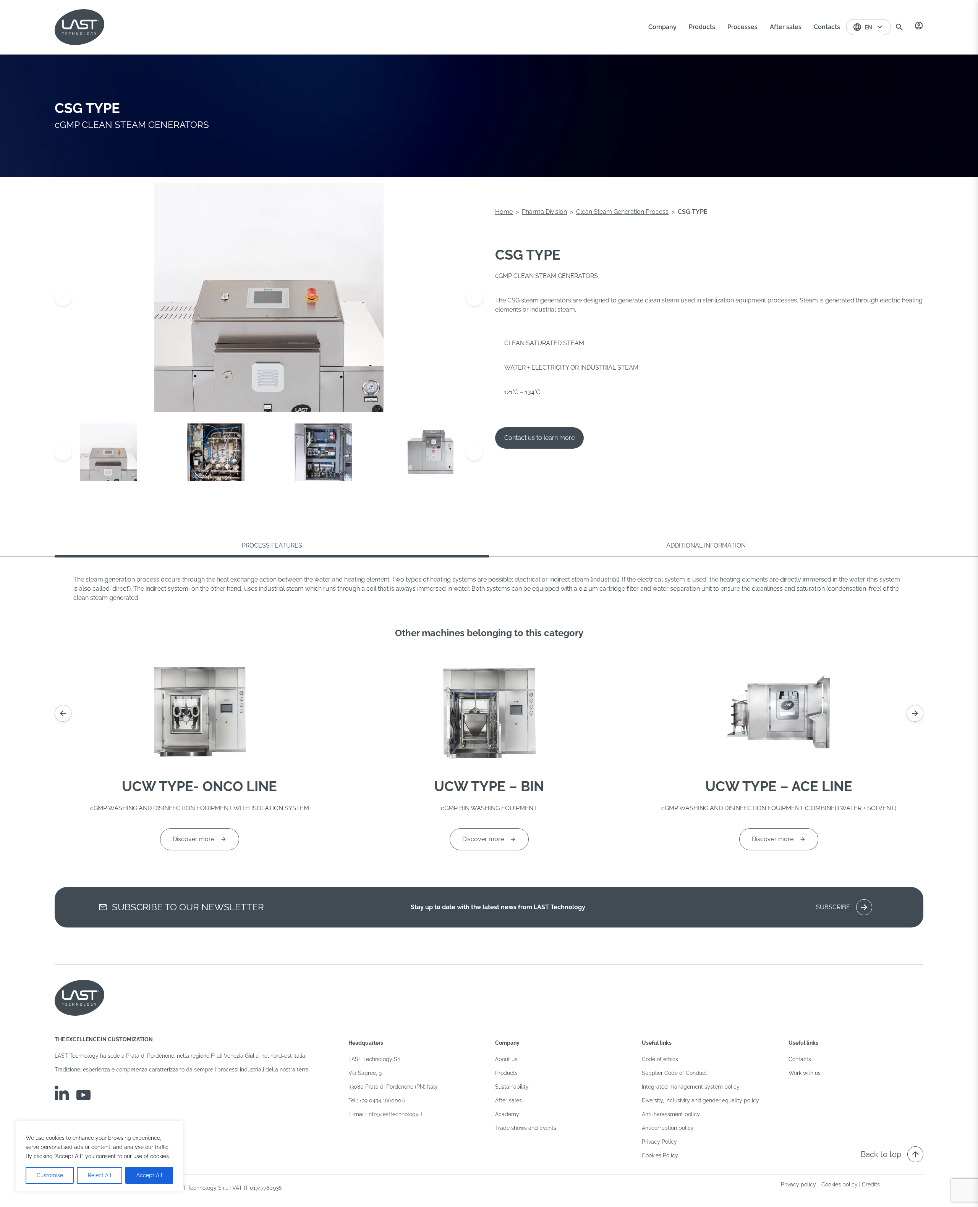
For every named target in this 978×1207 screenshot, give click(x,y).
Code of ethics (660, 1059)
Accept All (149, 1175)
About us (506, 1059)
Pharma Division (544, 211)
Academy (507, 1114)
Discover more (193, 839)
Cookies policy (839, 1184)
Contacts (800, 1059)
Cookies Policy (660, 1155)
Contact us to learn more (539, 437)
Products (506, 1073)
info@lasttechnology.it (395, 1114)
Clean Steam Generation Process (622, 211)
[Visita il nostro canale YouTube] (83, 1095)
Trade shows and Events (525, 1128)
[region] (99, 1156)
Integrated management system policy (691, 1087)
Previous (63, 297)
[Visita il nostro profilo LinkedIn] (62, 1093)
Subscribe (842, 907)
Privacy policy (798, 1184)
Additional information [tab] (706, 545)
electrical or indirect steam (552, 579)
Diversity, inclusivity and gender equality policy (700, 1100)
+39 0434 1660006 (382, 1100)
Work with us (805, 1073)
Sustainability (512, 1087)
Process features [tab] (272, 545)
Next (474, 297)
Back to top (890, 1154)
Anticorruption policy (668, 1128)
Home (504, 211)
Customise (50, 1175)
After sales (508, 1100)
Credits (871, 1184)
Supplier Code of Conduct (674, 1073)
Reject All (100, 1175)
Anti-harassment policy (671, 1114)
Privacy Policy (659, 1142)
